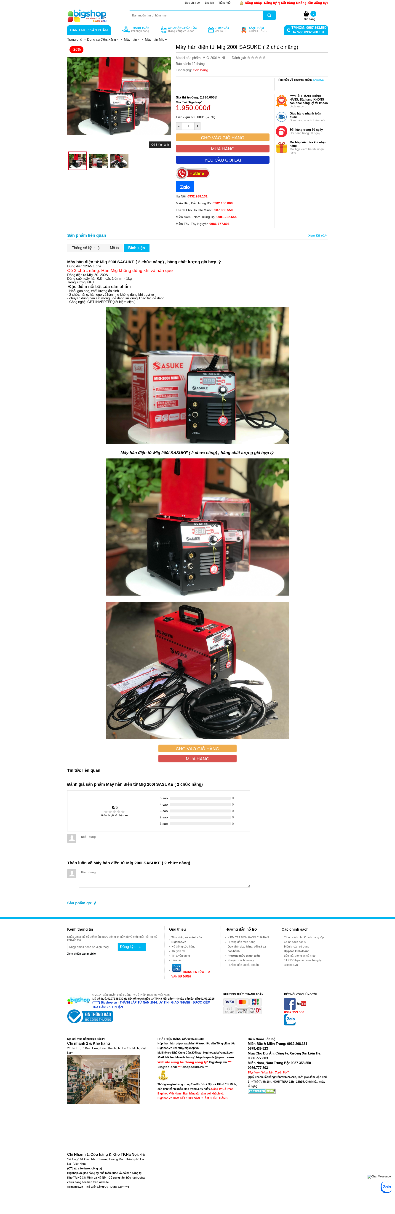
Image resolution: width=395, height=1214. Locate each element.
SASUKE (318, 79)
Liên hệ (176, 960)
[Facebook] (290, 1008)
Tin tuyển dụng (180, 955)
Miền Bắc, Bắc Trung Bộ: (204, 203)
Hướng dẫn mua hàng (241, 942)
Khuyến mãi (178, 951)
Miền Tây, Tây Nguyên (203, 224)
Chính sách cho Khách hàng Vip (304, 937)
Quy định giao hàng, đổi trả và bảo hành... (247, 949)
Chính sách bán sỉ (295, 942)
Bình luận (136, 248)
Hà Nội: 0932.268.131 (307, 32)
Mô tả (114, 248)
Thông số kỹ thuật (86, 248)
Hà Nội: (192, 196)
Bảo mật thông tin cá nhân (300, 955)
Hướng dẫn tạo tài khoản (243, 964)
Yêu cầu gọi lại (222, 160)
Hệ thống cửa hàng (183, 946)
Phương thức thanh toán (244, 955)
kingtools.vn (167, 1067)
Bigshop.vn (218, 1062)
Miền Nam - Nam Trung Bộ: (206, 217)
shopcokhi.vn (193, 1067)
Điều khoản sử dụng (296, 946)
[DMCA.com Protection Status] (262, 1092)
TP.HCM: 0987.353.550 (308, 27)
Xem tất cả (317, 235)
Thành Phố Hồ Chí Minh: (204, 210)
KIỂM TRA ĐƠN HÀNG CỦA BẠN (248, 937)
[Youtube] (302, 1008)
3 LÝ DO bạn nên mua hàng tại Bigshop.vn (303, 962)
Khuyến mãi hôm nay (241, 960)
